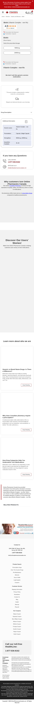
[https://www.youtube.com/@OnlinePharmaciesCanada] (18, 559)
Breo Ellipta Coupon (17, 619)
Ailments (7, 16)
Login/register (17, 580)
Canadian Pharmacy (15, 185)
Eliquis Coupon (17, 614)
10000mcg (17, 52)
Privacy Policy (17, 592)
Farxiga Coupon (17, 626)
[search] (27, 13)
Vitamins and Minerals (15, 16)
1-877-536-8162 (14, 162)
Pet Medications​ (17, 572)
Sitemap (17, 604)
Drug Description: (6, 112)
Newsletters (17, 594)
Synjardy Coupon (17, 616)
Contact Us (17, 597)
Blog (17, 599)
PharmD (17, 607)
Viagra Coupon (17, 631)
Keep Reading (26, 385)
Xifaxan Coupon (17, 621)
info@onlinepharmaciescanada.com (21, 7)
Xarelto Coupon (17, 629)
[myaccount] (29, 13)
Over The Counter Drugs (17, 570)
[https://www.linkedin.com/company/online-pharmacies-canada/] (15, 559)
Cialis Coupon (17, 634)
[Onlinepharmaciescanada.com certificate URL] (17, 216)
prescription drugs (27, 193)
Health (17, 602)
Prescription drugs (17, 567)
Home (3, 16)
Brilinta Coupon (17, 624)
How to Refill (17, 577)
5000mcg (17, 48)
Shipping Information (17, 589)
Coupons (17, 582)
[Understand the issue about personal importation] (17, 529)
